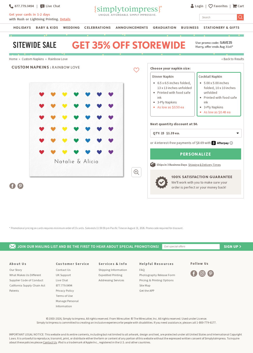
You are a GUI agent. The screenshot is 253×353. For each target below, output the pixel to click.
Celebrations (97, 27)
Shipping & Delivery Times (204, 164)
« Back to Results (232, 59)
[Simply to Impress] (127, 15)
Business (190, 27)
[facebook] (193, 273)
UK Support (63, 275)
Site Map (144, 285)
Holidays (22, 27)
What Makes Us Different (25, 275)
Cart (241, 6)
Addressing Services (111, 280)
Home (13, 59)
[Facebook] (12, 186)
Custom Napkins (33, 59)
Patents (14, 290)
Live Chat (52, 6)
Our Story (15, 270)
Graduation (164, 27)
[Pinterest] (20, 186)
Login (199, 6)
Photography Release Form (157, 275)
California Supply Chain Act (27, 285)
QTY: (166, 133)
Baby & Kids (47, 27)
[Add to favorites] (136, 70)
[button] (136, 172)
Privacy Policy (65, 290)
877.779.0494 (23, 6)
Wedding (71, 27)
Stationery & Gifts (222, 27)
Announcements (132, 27)
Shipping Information (113, 270)
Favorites (221, 6)
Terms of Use (64, 296)
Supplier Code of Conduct (26, 280)
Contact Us (63, 270)
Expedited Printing (110, 275)
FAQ (142, 270)
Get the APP (146, 290)
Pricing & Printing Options (156, 280)
